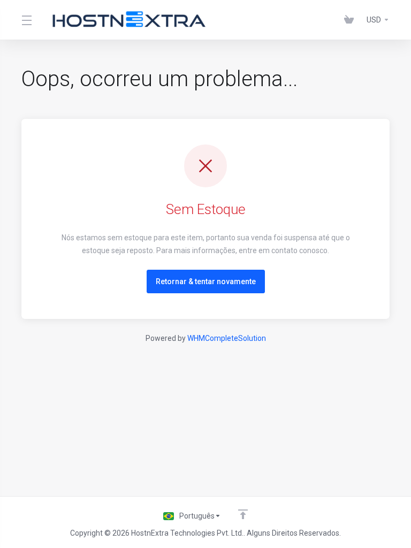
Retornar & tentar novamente (206, 281)
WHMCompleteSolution (226, 338)
